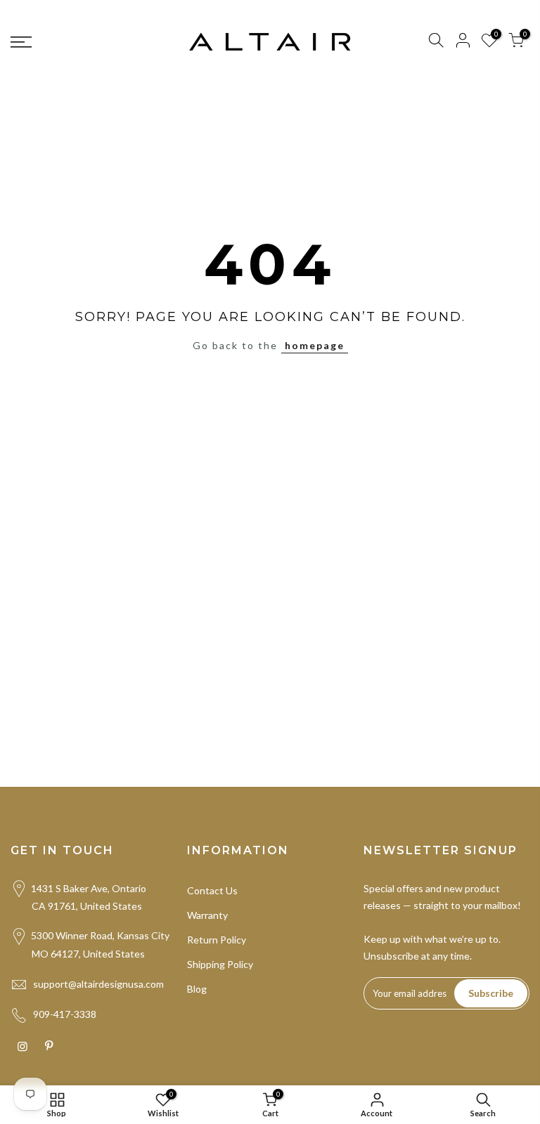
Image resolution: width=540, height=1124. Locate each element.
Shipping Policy (220, 964)
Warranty (207, 915)
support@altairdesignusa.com (98, 984)
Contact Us (212, 890)
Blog (197, 989)
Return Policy (216, 940)
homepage (315, 345)
